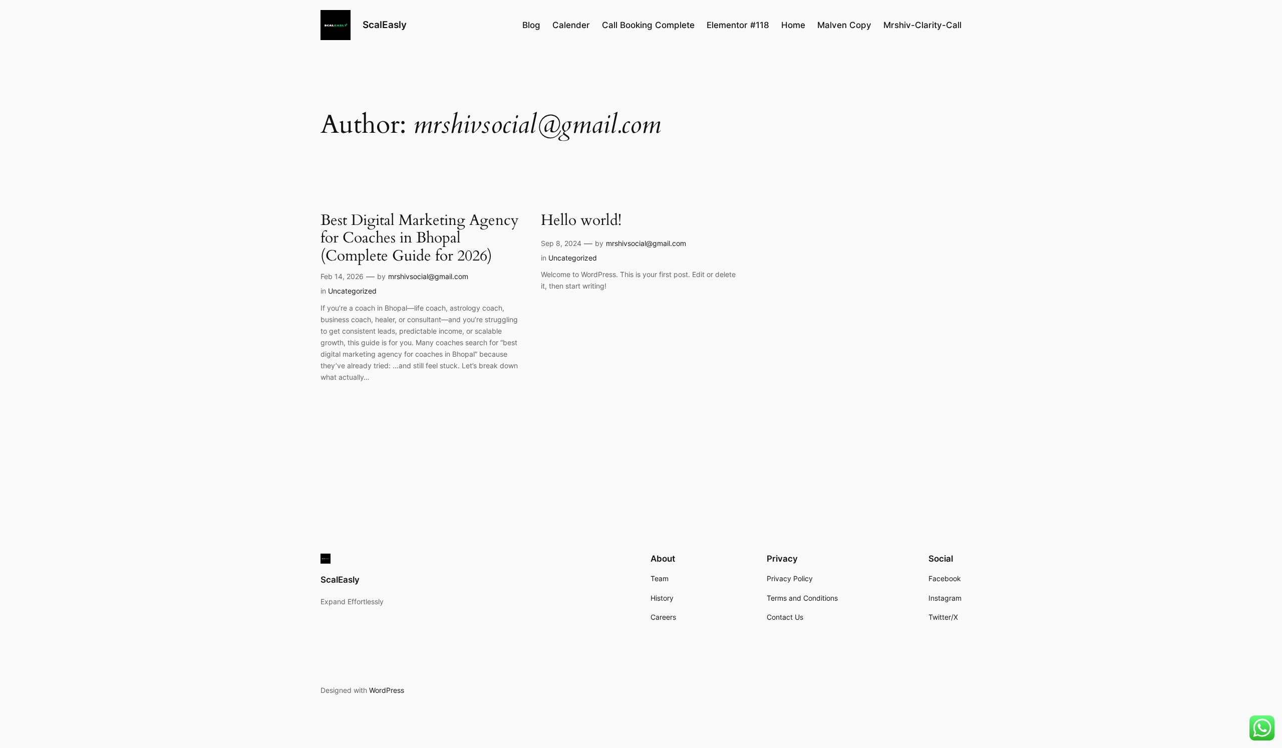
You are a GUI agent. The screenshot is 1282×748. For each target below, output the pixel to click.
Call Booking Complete (648, 25)
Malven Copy (844, 25)
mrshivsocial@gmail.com (428, 276)
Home (793, 25)
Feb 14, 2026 (342, 276)
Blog (531, 25)
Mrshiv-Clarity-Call (922, 25)
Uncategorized (352, 291)
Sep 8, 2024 (561, 243)
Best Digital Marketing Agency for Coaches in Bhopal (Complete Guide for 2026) (419, 239)
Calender (571, 25)
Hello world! (581, 221)
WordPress (386, 690)
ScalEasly (385, 25)
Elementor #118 (738, 25)
